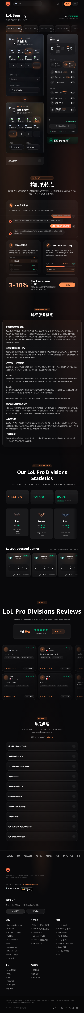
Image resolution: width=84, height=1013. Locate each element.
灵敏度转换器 (37, 932)
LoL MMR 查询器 (38, 936)
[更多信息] (62, 72)
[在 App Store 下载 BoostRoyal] (12, 889)
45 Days (60, 501)
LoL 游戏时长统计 (64, 951)
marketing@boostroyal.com (30, 884)
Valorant (10, 929)
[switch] (72, 72)
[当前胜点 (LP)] (38, 79)
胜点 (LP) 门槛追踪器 (65, 943)
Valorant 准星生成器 (40, 940)
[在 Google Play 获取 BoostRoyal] (27, 889)
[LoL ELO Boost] (8, 4)
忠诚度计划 (11, 970)
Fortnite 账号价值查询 (40, 929)
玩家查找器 (62, 947)
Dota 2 (9, 943)
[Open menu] (75, 4)
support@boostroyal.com (27, 1002)
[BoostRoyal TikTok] (73, 1008)
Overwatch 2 (12, 947)
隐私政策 (35, 974)
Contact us (49, 737)
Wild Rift (10, 936)
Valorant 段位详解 (64, 929)
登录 (67, 4)
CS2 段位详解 (63, 936)
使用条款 (35, 970)
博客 (59, 954)
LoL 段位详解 (62, 925)
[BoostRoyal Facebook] (62, 1008)
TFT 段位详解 (62, 940)
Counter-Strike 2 (13, 940)
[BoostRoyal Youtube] (77, 1008)
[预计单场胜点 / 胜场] (38, 90)
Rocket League (13, 954)
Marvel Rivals (12, 951)
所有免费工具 (37, 943)
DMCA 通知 (36, 977)
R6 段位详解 (62, 932)
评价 (9, 977)
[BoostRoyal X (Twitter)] (70, 1008)
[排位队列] (38, 147)
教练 (9, 974)
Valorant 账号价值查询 (40, 925)
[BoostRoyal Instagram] (66, 1008)
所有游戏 (10, 958)
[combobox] (24, 79)
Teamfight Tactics (14, 932)
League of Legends (14, 925)
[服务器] (21, 147)
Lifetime (68, 501)
